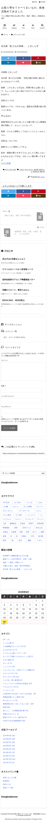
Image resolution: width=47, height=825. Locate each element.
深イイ (35, 532)
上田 (4, 523)
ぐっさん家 (8, 643)
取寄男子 (6, 781)
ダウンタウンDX (19, 34)
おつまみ (17, 502)
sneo (42, 177)
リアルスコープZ (10, 687)
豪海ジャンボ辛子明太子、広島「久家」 (18, 559)
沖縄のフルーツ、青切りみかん (15, 290)
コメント (4, 360)
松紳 (6, 707)
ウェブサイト (6, 406)
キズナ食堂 (8, 660)
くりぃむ (29, 502)
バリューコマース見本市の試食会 (17, 683)
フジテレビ (7, 519)
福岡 (42, 532)
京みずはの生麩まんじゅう (13, 259)
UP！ (6, 639)
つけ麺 (5, 506)
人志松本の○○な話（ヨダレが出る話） (19, 694)
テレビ (38, 511)
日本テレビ (27, 528)
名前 (3, 386)
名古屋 (36, 169)
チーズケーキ (24, 511)
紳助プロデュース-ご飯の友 (15, 717)
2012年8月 (9, 739)
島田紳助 (40, 523)
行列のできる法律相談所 (14, 721)
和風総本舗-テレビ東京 (13, 697)
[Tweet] (8, 58)
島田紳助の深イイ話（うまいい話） (18, 704)
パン (41, 515)
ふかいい (15, 506)
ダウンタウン (28, 169)
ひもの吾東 (6, 163)
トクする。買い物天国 (12, 680)
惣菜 (16, 528)
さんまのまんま (10, 650)
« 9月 (3, 624)
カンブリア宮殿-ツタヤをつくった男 (18, 656)
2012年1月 (9, 756)
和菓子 (31, 523)
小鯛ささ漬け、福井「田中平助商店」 (17, 566)
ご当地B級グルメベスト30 (14, 646)
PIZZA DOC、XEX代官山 (13, 300)
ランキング (29, 519)
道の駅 (40, 536)
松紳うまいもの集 (9, 777)
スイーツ (39, 506)
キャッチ (7, 663)
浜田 (41, 171)
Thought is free (36, 819)
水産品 (5, 532)
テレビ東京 (7, 515)
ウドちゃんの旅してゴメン (14, 653)
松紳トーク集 (8, 788)
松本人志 (36, 171)
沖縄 (21, 532)
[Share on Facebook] (23, 58)
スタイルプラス (10, 673)
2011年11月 (8, 763)
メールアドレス (7, 396)
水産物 (13, 532)
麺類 (29, 540)
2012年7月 (9, 742)
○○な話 (6, 502)
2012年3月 (9, 749)
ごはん (40, 502)
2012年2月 (9, 752)
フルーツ (18, 519)
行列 (32, 536)
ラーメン (40, 519)
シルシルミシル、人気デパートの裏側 (18, 670)
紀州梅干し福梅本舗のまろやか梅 (15, 556)
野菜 (4, 540)
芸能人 (24, 536)
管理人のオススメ (11, 714)
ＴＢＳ (39, 540)
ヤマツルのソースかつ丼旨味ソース (17, 269)
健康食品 (13, 523)
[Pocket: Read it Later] (23, 63)
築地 (4, 536)
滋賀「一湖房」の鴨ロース (13, 562)
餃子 (20, 540)
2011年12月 (9, 759)
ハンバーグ (31, 515)
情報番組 (6, 528)
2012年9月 (9, 735)
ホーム (5, 34)
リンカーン (8, 690)
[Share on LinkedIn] (8, 63)
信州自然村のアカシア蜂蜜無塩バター (18, 279)
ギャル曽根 (27, 506)
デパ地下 (19, 515)
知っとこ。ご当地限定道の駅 (15, 710)
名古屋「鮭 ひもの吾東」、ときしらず (17, 569)
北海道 (22, 523)
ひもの (21, 169)
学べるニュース (10, 700)
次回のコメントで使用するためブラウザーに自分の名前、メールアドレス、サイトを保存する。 (23, 420)
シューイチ (9, 667)
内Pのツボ (7, 784)
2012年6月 (9, 746)
